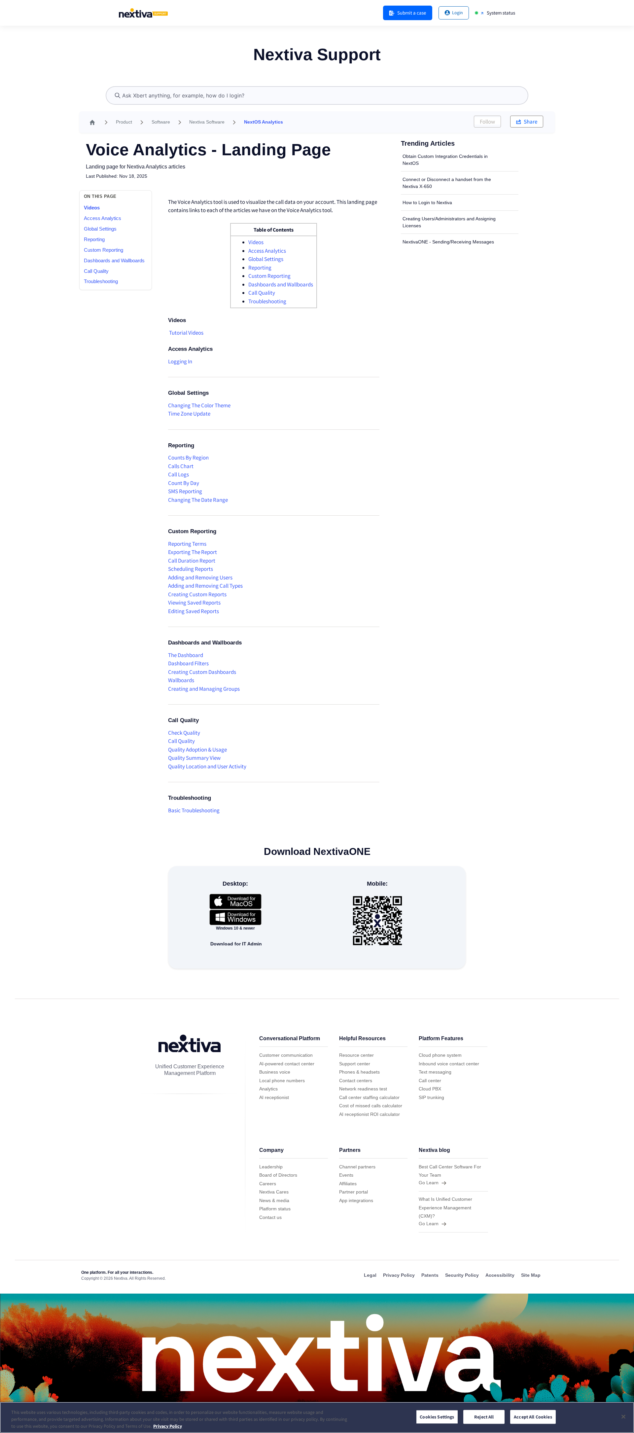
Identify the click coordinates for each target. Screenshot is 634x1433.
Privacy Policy (167, 1426)
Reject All (484, 1417)
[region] (317, 1417)
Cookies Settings (437, 1417)
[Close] (623, 1416)
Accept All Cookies (533, 1417)
